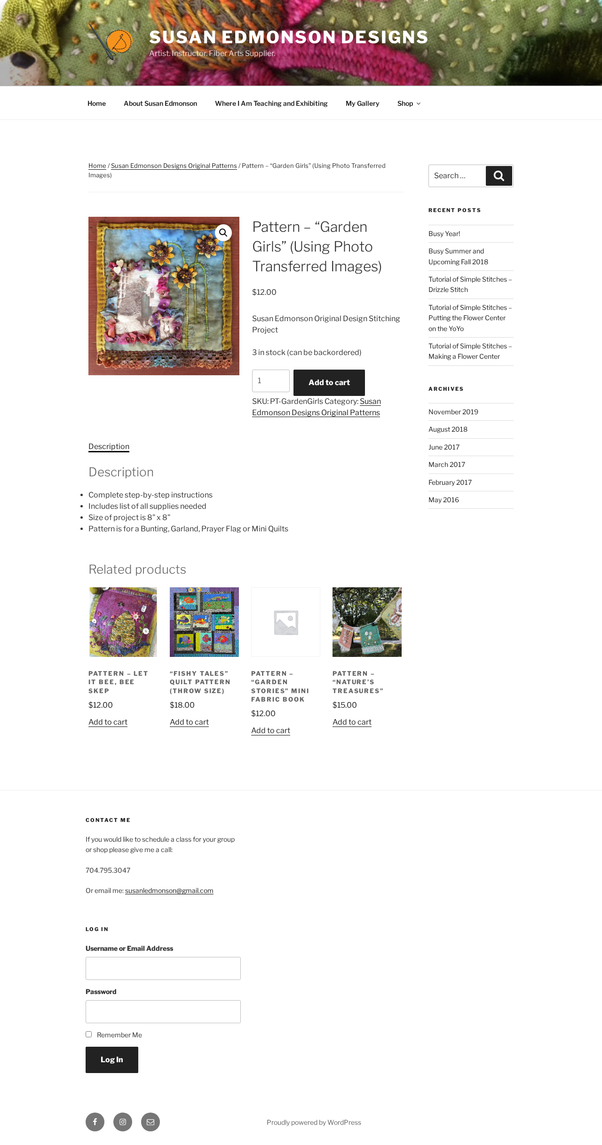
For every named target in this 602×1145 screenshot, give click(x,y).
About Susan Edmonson (160, 103)
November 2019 (453, 412)
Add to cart (329, 382)
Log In (112, 1059)
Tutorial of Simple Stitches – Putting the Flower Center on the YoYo (470, 317)
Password (101, 991)
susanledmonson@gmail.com (169, 890)
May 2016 (443, 500)
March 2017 (446, 464)
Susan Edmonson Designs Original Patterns (174, 165)
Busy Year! (444, 233)
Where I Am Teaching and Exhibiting (271, 103)
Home (96, 103)
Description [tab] (108, 446)
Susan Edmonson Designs (289, 37)
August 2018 (447, 429)
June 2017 (443, 447)
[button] (223, 232)
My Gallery (363, 103)
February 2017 (450, 482)
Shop (405, 103)
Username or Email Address (129, 948)
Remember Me (119, 1035)
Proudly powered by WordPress (314, 1122)
